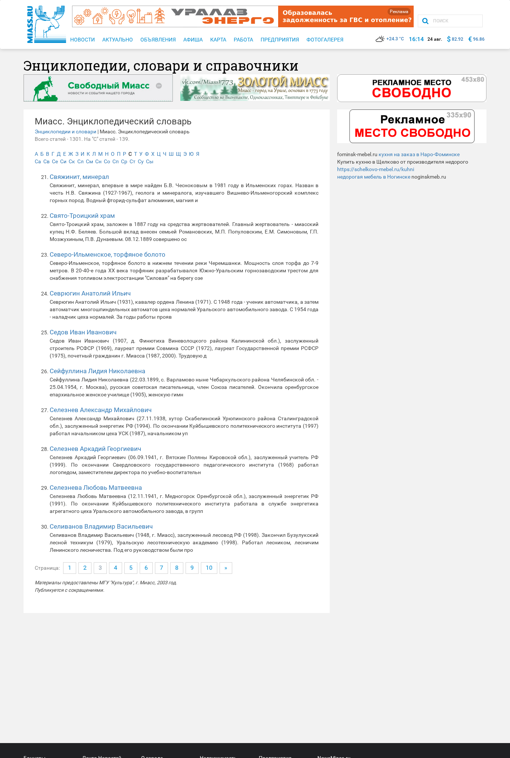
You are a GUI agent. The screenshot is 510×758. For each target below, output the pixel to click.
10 (209, 567)
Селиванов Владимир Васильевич (101, 526)
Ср (124, 161)
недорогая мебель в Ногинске (373, 177)
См (89, 161)
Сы (149, 161)
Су (141, 161)
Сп (115, 161)
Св (46, 161)
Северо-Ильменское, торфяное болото (107, 254)
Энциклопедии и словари (65, 131)
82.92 (457, 39)
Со (107, 161)
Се (55, 161)
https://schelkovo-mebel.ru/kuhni (375, 169)
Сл (80, 161)
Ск (72, 161)
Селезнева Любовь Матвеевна (96, 487)
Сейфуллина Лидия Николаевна (97, 371)
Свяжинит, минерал (79, 176)
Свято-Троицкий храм (82, 215)
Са (38, 161)
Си (63, 161)
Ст (133, 161)
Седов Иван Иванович (83, 332)
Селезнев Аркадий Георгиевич (95, 448)
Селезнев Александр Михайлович (101, 410)
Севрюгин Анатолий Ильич (90, 293)
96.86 (479, 39)
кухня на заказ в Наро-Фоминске (419, 154)
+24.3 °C (395, 38)
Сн (98, 161)
